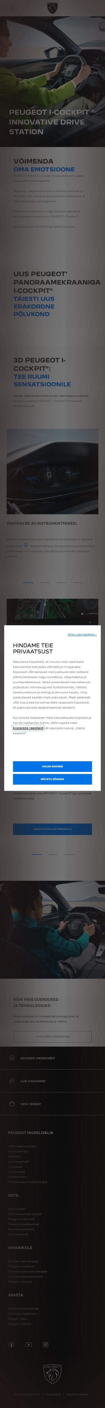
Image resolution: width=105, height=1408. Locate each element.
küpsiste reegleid (28, 728)
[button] (82, 635)
